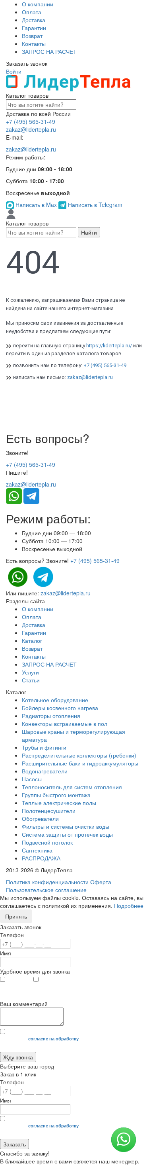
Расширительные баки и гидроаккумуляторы (80, 763)
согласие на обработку (53, 1039)
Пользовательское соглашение (46, 890)
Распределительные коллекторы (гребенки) (79, 755)
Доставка (33, 20)
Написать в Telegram (94, 204)
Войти (13, 71)
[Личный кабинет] (11, 214)
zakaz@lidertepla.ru (31, 129)
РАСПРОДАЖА (41, 858)
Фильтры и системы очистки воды (65, 826)
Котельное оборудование (55, 700)
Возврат (32, 36)
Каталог (32, 640)
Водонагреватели (45, 771)
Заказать (14, 1144)
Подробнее (128, 905)
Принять (16, 916)
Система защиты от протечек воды (67, 834)
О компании (37, 4)
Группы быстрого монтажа (56, 795)
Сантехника (37, 850)
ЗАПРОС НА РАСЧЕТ (49, 51)
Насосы (32, 779)
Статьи (31, 680)
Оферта (100, 882)
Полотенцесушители (48, 811)
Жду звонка (18, 1057)
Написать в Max (36, 204)
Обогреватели (40, 818)
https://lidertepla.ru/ (109, 346)
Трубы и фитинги (44, 747)
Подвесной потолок (47, 842)
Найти (89, 232)
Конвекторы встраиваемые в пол (64, 723)
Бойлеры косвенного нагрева (60, 708)
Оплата (31, 12)
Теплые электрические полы (59, 803)
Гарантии (34, 28)
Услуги (30, 672)
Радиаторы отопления (51, 716)
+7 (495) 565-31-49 (30, 121)
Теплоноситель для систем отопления (72, 787)
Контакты (34, 43)
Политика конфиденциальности (47, 882)
